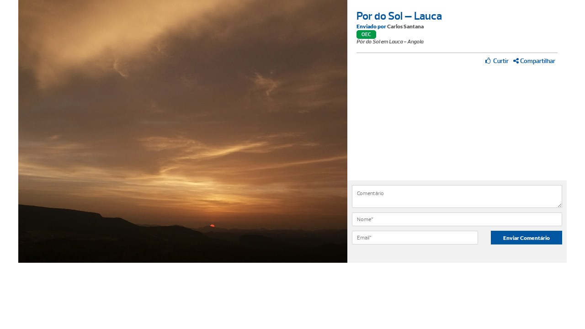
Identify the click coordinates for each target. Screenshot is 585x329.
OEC (366, 34)
